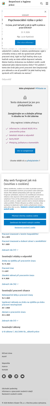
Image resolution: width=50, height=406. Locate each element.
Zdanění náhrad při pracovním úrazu (18, 275)
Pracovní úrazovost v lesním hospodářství (20, 234)
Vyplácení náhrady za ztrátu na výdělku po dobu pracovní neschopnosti (23, 303)
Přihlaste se (41, 88)
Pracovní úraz (8, 268)
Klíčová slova (7, 353)
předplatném (33, 161)
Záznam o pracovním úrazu (14, 312)
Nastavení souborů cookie (12, 394)
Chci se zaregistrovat (25, 151)
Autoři (4, 357)
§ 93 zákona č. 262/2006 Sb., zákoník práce (20, 331)
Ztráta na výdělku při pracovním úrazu (19, 261)
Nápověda (6, 363)
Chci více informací (25, 42)
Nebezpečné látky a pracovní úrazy (17, 295)
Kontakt (5, 370)
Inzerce (5, 366)
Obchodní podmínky (9, 389)
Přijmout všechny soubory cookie (25, 216)
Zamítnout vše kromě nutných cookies (25, 222)
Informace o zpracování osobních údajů (17, 391)
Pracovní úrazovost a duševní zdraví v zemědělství (24, 241)
